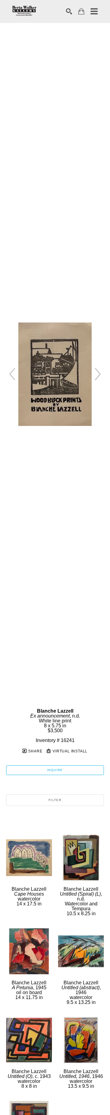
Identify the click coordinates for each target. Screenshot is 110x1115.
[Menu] (94, 11)
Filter (55, 800)
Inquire (55, 770)
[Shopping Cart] (81, 11)
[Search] (69, 11)
